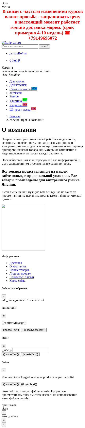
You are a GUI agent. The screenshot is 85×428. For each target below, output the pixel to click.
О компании (17, 266)
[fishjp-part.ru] (11, 42)
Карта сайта (17, 280)
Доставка (15, 262)
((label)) (6, 350)
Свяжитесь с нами (21, 277)
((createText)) (30, 354)
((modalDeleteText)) (34, 329)
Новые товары (19, 270)
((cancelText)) (11, 329)
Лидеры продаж (20, 273)
